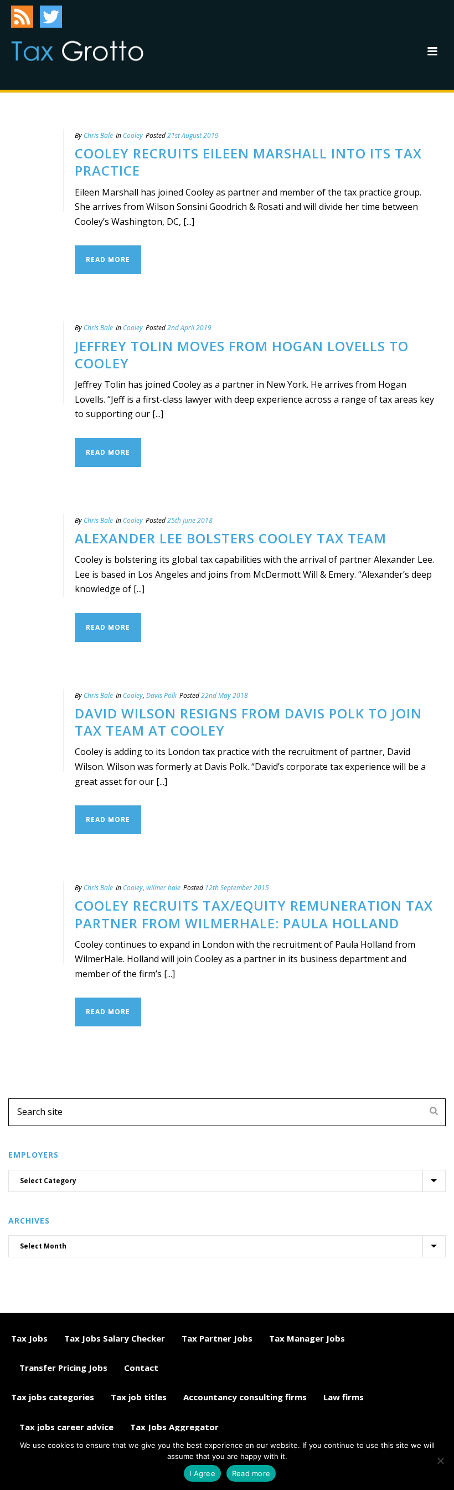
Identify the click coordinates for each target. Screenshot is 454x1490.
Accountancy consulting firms (245, 1397)
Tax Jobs (29, 1338)
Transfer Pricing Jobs (63, 1368)
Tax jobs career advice (66, 1427)
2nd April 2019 (189, 327)
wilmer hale (163, 887)
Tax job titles (139, 1397)
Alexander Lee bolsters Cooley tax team (230, 538)
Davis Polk (161, 695)
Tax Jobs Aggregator (174, 1427)
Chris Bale (98, 135)
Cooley (133, 135)
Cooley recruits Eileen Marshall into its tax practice (248, 161)
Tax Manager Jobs (307, 1338)
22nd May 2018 (224, 695)
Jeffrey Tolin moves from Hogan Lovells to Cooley (242, 354)
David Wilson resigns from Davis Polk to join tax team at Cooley (248, 721)
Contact (141, 1368)
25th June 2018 (190, 520)
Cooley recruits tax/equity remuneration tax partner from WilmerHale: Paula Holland (254, 914)
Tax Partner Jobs (217, 1338)
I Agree (202, 1473)
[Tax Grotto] (77, 51)
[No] (440, 1460)
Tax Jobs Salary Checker (114, 1338)
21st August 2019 (193, 135)
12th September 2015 (237, 887)
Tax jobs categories (52, 1397)
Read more (251, 1473)
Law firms (343, 1397)
